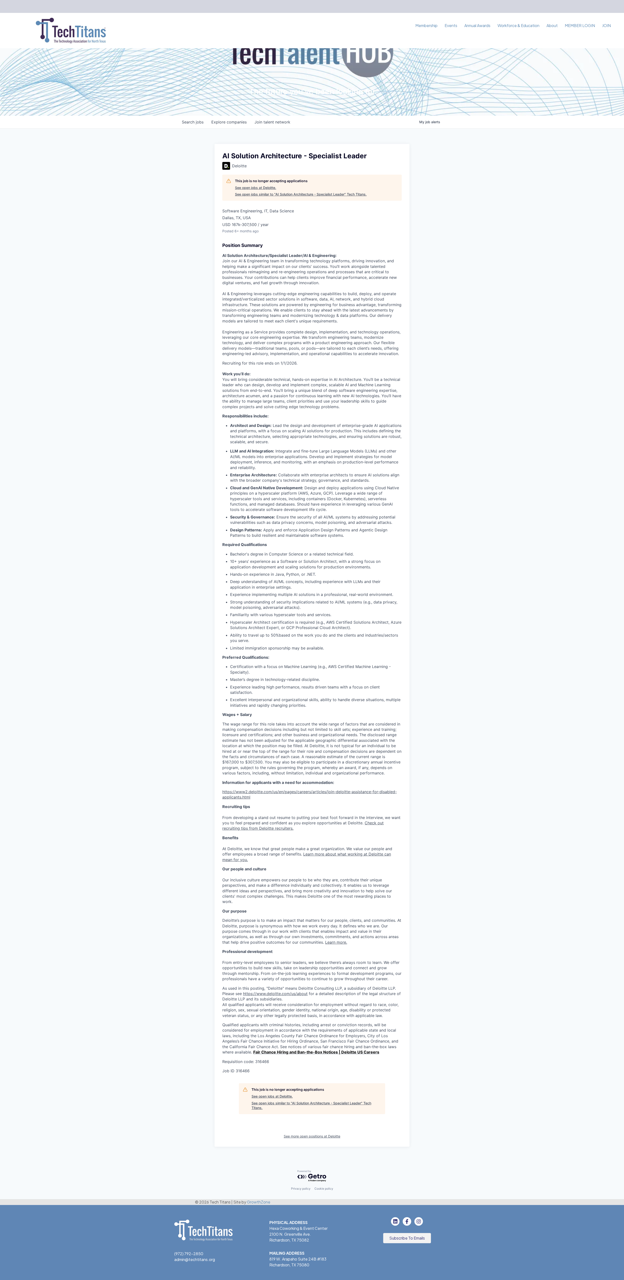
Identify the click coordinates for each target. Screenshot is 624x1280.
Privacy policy (301, 1188)
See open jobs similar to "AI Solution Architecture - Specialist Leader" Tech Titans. (301, 194)
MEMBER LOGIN (580, 25)
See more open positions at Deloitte (312, 1136)
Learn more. (336, 942)
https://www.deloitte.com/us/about (275, 993)
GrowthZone (258, 1202)
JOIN (606, 25)
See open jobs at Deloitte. (255, 188)
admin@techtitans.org (194, 1259)
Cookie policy (323, 1188)
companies (229, 122)
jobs (193, 122)
